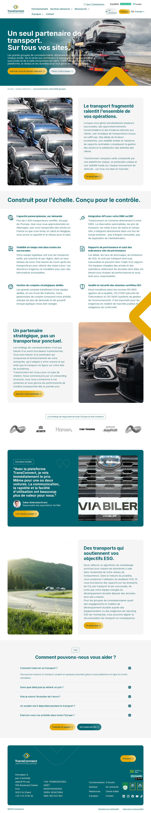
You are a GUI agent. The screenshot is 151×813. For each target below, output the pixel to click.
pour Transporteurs (95, 4)
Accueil (10, 89)
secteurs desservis (23, 89)
